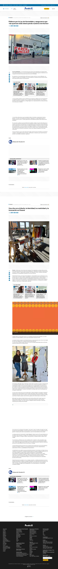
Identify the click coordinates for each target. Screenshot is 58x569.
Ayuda (34, 564)
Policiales (10, 5)
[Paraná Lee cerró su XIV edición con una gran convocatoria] (33, 170)
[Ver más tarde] (9, 26)
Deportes (6, 5)
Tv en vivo (48, 5)
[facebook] (12, 25)
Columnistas (25, 5)
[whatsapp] (11, 25)
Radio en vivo (53, 5)
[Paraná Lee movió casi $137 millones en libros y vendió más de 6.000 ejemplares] (12, 162)
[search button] (3, 5)
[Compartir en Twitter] (14, 25)
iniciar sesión (26, 187)
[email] (16, 25)
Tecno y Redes (15, 5)
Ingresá (53, 8)
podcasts (20, 5)
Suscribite (47, 8)
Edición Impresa (43, 5)
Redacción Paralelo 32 (19, 141)
